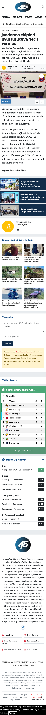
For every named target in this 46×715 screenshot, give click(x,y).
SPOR (40, 662)
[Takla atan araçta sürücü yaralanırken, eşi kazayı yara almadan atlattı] (34, 293)
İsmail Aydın (21, 225)
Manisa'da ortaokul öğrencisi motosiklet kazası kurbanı (11, 303)
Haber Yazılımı (37, 695)
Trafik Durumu (32, 635)
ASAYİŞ (38, 17)
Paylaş (7, 101)
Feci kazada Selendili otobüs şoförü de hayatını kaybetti (33, 259)
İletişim (24, 695)
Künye (5, 697)
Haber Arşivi (32, 650)
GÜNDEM (17, 17)
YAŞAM (15, 665)
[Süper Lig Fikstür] (43, 460)
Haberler (5, 30)
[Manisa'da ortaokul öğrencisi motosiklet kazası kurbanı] (12, 293)
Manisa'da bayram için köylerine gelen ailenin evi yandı (34, 281)
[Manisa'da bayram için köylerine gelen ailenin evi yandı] (34, 272)
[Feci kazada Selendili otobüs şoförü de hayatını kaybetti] (34, 250)
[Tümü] (43, 380)
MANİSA (6, 17)
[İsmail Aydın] (8, 226)
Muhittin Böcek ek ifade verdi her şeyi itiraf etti (23, 24)
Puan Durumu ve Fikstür (9, 642)
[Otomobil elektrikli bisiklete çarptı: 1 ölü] (12, 250)
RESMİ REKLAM (27, 665)
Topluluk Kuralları (20, 697)
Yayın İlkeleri (15, 699)
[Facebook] (23, 628)
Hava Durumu (10, 635)
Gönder (7, 344)
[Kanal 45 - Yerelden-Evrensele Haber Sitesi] (23, 7)
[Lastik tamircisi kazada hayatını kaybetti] (12, 272)
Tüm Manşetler (33, 641)
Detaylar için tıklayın (23, 451)
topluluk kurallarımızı (24, 352)
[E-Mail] (18, 230)
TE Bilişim (37, 697)
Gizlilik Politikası (9, 695)
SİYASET (28, 17)
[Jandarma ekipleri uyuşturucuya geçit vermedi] (23, 84)
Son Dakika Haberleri (12, 650)
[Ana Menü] (3, 7)
